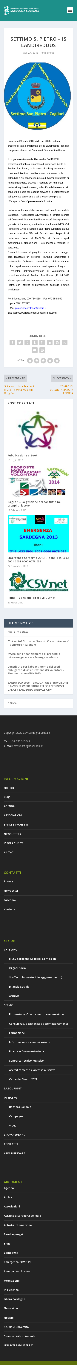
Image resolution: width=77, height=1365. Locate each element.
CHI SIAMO (10, 949)
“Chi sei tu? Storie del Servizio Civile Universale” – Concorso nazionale (38, 642)
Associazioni (12, 1206)
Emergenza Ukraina (17, 1271)
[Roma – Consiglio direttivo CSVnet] (39, 582)
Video (12, 1125)
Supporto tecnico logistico (26, 1060)
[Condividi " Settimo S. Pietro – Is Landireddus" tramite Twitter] (20, 342)
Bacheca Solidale (20, 1107)
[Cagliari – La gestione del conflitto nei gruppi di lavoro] (39, 481)
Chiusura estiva (18, 632)
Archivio (14, 996)
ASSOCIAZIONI (13, 815)
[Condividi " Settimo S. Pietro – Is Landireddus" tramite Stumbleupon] (64, 342)
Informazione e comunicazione (29, 1042)
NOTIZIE (9, 787)
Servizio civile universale (19, 1336)
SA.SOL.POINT (13, 1088)
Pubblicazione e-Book (23, 455)
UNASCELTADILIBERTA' (18, 1345)
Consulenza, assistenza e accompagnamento (39, 1023)
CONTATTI (11, 1144)
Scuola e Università (16, 1327)
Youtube (9, 909)
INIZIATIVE (10, 1097)
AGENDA (9, 806)
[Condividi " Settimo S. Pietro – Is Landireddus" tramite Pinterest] (42, 342)
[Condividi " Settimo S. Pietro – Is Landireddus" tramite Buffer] (57, 342)
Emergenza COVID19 (17, 1262)
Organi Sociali (18, 968)
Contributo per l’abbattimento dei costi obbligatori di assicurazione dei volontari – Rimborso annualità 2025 (36, 670)
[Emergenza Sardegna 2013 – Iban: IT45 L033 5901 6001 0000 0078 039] (39, 533)
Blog (7, 797)
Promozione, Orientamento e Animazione (36, 1014)
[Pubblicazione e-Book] (39, 430)
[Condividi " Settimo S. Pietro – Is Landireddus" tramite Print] (42, 350)
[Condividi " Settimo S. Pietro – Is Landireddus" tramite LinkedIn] (49, 342)
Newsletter (11, 890)
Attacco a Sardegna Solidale (22, 1215)
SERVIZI (8, 1005)
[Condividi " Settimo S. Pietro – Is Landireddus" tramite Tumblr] (34, 342)
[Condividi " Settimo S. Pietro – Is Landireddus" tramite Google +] (27, 342)
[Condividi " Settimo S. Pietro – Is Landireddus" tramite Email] (34, 350)
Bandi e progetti (14, 1234)
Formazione (17, 1033)
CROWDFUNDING (14, 1134)
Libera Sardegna (14, 1299)
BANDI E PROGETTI (16, 824)
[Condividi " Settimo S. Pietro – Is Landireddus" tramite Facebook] (12, 342)
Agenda (9, 1188)
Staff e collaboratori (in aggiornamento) (35, 977)
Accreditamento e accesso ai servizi (32, 1070)
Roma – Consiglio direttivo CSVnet (32, 597)
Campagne (16, 1116)
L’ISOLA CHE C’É (13, 843)
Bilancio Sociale (19, 986)
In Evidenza (11, 1290)
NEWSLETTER (12, 834)
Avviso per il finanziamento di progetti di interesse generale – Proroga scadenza (34, 655)
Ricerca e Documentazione (26, 1051)
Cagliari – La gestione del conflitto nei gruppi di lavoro (34, 503)
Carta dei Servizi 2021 (23, 1079)
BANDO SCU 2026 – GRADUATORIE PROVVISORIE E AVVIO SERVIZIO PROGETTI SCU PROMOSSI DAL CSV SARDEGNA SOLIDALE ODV (38, 686)
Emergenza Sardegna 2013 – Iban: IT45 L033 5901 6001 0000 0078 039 (38, 559)
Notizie (8, 1317)
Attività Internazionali (18, 1225)
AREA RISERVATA (14, 1153)
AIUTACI (9, 852)
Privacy (8, 881)
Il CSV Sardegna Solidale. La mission (32, 959)
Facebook (10, 900)
